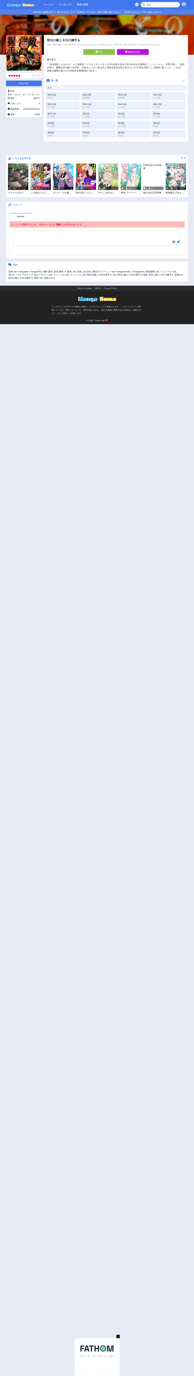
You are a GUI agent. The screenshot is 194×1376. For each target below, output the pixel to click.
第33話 (86, 132)
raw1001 (87, 271)
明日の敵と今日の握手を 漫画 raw (25, 278)
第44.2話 (87, 94)
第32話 (121, 132)
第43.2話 (52, 104)
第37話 (86, 123)
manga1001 (36, 271)
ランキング (65, 4)
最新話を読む (133, 52)
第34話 (51, 132)
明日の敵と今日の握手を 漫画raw (166, 274)
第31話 (156, 132)
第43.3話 (157, 94)
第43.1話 (87, 104)
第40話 (121, 113)
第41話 (86, 113)
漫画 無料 (59, 271)
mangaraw (23, 271)
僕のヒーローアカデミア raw (23, 274)
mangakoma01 (123, 271)
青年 (10, 94)
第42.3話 (122, 104)
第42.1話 (52, 113)
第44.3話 (52, 94)
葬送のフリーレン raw (103, 271)
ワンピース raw (168, 271)
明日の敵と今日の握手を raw (101, 274)
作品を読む (24, 83)
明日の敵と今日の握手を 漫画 (132, 274)
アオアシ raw (45, 274)
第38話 (51, 123)
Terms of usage (84, 288)
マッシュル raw (61, 274)
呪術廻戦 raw (152, 271)
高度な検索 (82, 4)
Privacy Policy (110, 288)
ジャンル (48, 4)
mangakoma (138, 271)
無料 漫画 (48, 271)
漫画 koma (49, 278)
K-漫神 (68, 271)
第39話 (156, 113)
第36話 (121, 123)
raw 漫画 (77, 271)
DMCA (98, 288)
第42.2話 (157, 104)
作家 (100, 52)
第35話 (156, 123)
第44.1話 (122, 94)
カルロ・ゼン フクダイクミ (27, 94)
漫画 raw (12, 271)
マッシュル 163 (78, 274)
